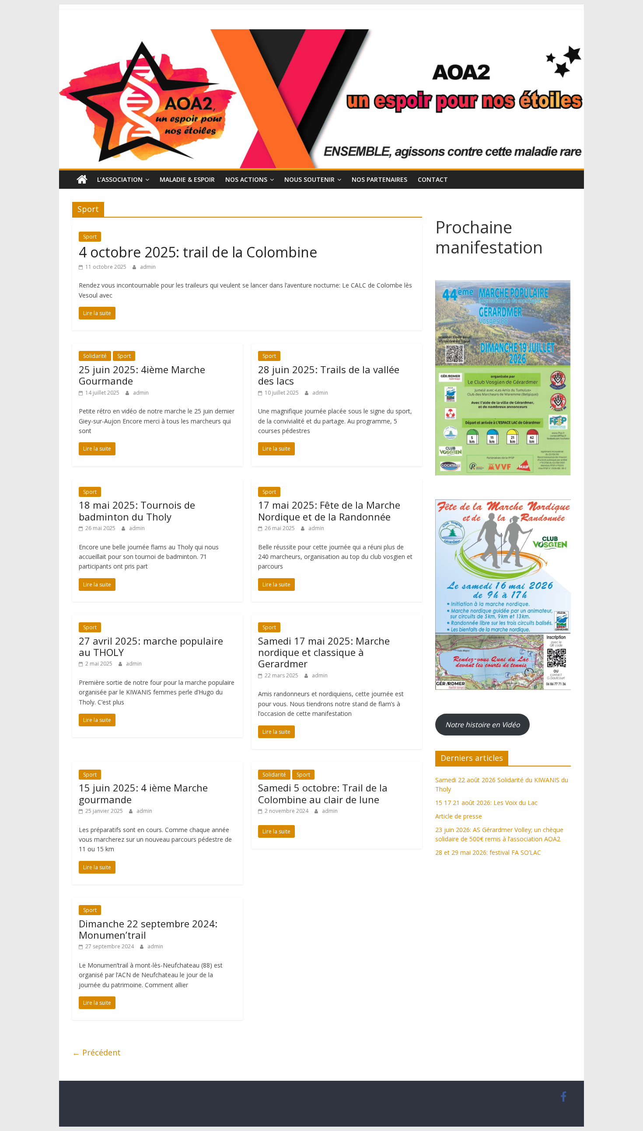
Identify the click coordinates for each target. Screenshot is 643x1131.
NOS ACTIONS (246, 179)
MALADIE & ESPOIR (187, 179)
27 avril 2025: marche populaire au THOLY (151, 646)
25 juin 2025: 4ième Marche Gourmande (142, 375)
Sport (90, 236)
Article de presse (458, 816)
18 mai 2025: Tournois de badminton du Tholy (137, 510)
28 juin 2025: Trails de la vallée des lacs (328, 375)
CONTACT (433, 179)
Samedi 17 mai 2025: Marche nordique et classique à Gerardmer (324, 652)
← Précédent (96, 1052)
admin (148, 267)
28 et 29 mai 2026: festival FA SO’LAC (488, 852)
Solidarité (95, 356)
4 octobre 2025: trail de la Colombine (198, 252)
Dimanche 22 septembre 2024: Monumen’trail (148, 929)
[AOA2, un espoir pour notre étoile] (82, 179)
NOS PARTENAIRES (379, 179)
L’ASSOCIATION (120, 179)
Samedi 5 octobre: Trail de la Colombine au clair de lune (323, 793)
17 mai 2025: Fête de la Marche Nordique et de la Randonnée (329, 510)
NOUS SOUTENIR (309, 179)
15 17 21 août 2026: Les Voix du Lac (486, 802)
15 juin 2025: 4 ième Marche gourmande (143, 793)
